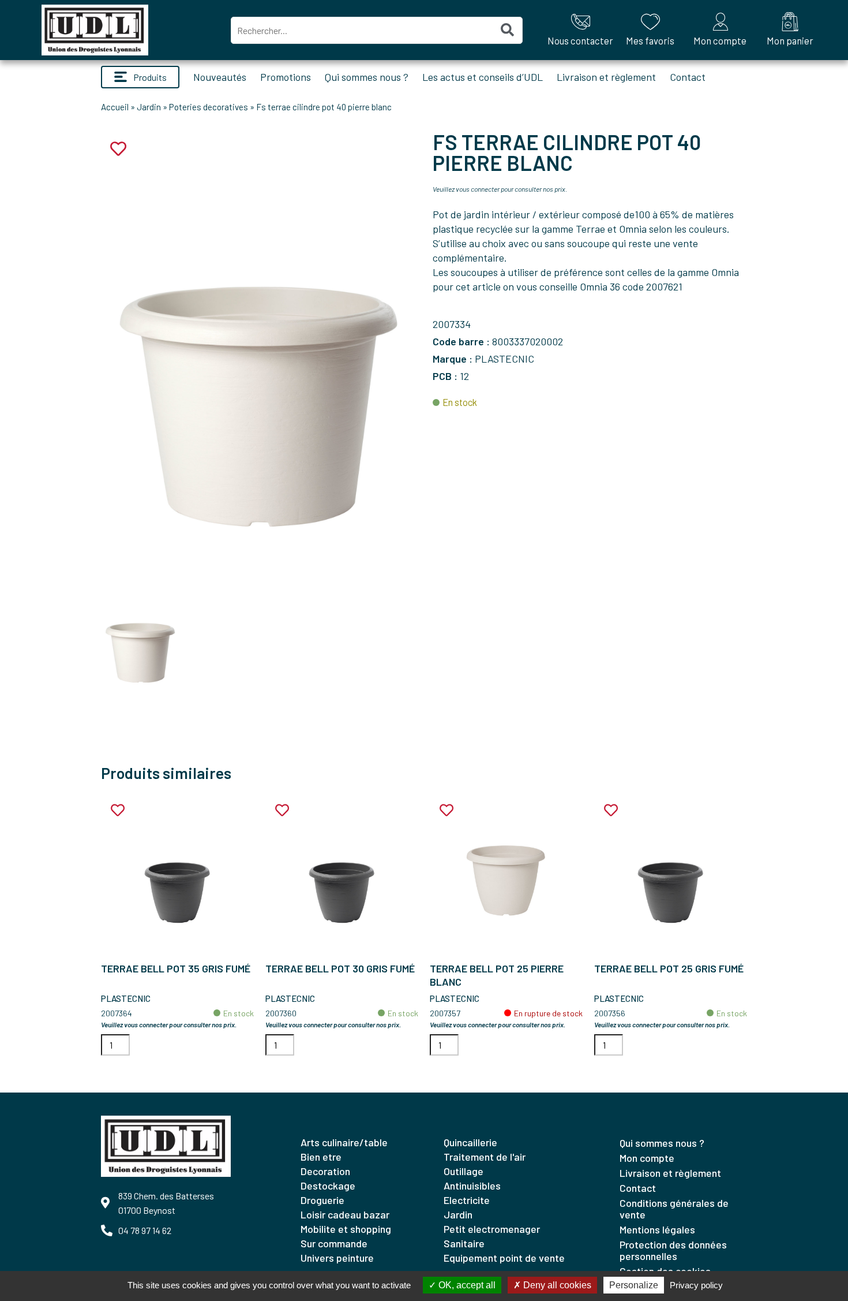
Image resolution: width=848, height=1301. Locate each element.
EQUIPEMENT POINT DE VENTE (504, 1257)
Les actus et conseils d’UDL (482, 76)
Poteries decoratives (208, 107)
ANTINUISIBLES (472, 1185)
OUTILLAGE (463, 1171)
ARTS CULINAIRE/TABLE (344, 1142)
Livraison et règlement (606, 76)
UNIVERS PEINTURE (337, 1257)
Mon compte (647, 1157)
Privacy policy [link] (696, 1285)
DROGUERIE (322, 1200)
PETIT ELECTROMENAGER (492, 1228)
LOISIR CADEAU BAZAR (345, 1214)
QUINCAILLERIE (470, 1142)
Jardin (149, 107)
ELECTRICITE (467, 1200)
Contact (688, 76)
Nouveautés (219, 76)
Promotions (285, 76)
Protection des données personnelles (673, 1250)
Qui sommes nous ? (366, 76)
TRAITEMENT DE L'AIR (485, 1156)
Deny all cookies (556, 1285)
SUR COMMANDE (334, 1243)
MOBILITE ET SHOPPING (346, 1228)
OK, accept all (466, 1285)
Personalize (633, 1285)
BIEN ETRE (321, 1156)
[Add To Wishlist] (117, 810)
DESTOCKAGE (328, 1185)
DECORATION (325, 1171)
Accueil (115, 107)
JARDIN (458, 1214)
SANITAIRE (464, 1243)
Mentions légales (657, 1229)
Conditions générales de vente (674, 1208)
